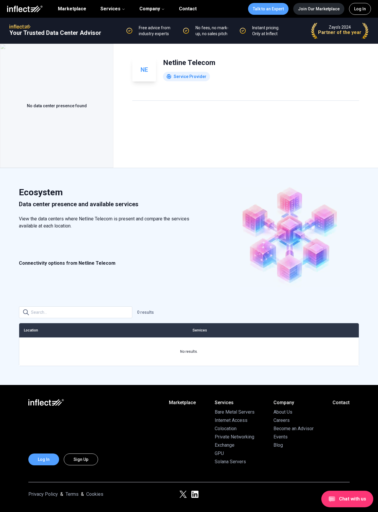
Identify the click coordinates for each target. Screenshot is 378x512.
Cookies (94, 494)
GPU (219, 453)
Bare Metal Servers (235, 412)
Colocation (226, 428)
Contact (188, 8)
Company (149, 9)
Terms (72, 494)
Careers (281, 420)
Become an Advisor (293, 428)
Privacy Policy (43, 494)
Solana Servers (230, 461)
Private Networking (234, 437)
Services (110, 9)
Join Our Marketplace (319, 8)
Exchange (224, 445)
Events (280, 437)
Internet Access (231, 420)
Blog (278, 445)
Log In (360, 8)
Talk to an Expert (268, 8)
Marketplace (72, 8)
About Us (282, 412)
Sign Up (81, 459)
